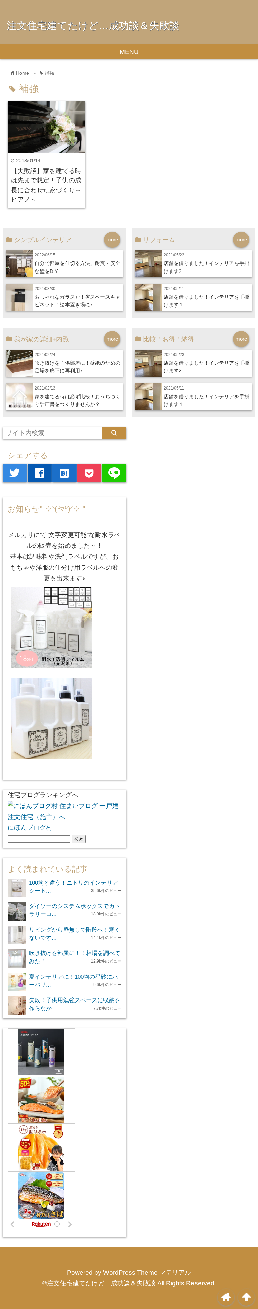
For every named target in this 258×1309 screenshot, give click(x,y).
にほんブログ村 (30, 827)
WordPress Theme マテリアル (147, 1272)
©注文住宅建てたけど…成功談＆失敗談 (99, 1283)
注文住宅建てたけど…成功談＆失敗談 (93, 25)
